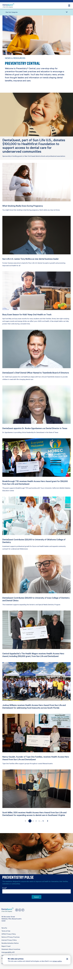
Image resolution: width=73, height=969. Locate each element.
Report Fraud (6, 946)
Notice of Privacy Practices (10, 937)
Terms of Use (6, 931)
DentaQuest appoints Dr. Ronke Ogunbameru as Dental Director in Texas (34, 428)
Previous (25, 820)
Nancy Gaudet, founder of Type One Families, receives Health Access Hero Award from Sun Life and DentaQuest (35, 758)
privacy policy (57, 961)
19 (43, 821)
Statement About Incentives (11, 949)
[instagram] (16, 910)
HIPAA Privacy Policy (9, 934)
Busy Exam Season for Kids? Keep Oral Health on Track (27, 314)
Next (47, 820)
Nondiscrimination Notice (10, 943)
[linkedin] (19, 910)
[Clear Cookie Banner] (67, 959)
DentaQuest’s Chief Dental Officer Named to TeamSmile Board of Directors (35, 372)
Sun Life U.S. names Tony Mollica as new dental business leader (30, 258)
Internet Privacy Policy (9, 940)
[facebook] (22, 910)
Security (4, 928)
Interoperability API (8, 952)
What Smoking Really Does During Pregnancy (22, 205)
